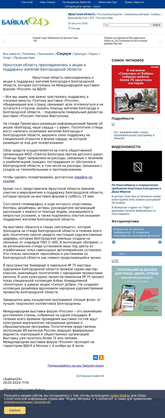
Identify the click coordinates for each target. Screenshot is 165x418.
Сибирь (155, 14)
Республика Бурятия (110, 14)
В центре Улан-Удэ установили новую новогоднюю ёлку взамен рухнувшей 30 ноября (136, 199)
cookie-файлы (119, 395)
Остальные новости (90, 375)
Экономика (46, 53)
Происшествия (24, 57)
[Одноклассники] (101, 357)
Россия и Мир (105, 17)
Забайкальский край (137, 14)
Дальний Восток (77, 17)
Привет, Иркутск (134, 2)
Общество (10, 389)
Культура (80, 53)
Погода (75, 28)
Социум (64, 53)
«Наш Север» (47, 2)
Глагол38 (26, 2)
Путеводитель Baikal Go (77, 2)
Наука (93, 53)
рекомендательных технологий (27, 402)
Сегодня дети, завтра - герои (82, 6)
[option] (46, 41)
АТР (92, 17)
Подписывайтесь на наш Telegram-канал (76, 365)
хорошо (15, 410)
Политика (29, 53)
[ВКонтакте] (95, 357)
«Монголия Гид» (107, 2)
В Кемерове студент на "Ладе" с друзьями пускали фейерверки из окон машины (134, 211)
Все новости (11, 53)
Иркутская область (81, 14)
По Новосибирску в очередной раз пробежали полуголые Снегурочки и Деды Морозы (136, 188)
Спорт (7, 57)
